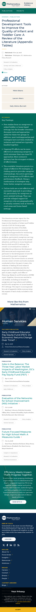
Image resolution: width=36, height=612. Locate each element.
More (5, 72)
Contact (5, 573)
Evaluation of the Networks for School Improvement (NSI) (17, 401)
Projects (20, 11)
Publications (7, 11)
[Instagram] (15, 545)
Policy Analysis (8, 69)
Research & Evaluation (11, 62)
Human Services (9, 354)
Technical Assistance (10, 459)
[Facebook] (7, 545)
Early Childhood (8, 389)
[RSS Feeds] (18, 545)
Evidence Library (28, 4)
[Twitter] (4, 545)
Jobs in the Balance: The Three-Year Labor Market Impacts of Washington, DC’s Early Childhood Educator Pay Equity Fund (18, 369)
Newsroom (6, 560)
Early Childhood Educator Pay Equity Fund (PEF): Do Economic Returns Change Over (17, 336)
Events (4, 576)
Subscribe (8, 539)
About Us (5, 552)
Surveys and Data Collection (12, 65)
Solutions (5, 563)
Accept (18, 609)
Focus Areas (6, 555)
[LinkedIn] (11, 545)
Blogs (4, 585)
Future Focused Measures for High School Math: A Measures (16, 434)
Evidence (5, 17)
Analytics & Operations (11, 453)
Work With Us (17, 502)
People (4, 578)
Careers (5, 570)
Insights (5, 557)
